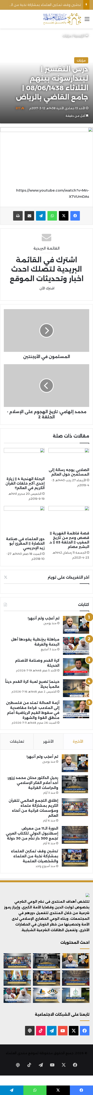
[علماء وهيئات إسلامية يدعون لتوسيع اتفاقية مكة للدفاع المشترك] (17, 978)
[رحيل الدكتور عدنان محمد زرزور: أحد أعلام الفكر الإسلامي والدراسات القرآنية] (75, 784)
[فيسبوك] (75, 216)
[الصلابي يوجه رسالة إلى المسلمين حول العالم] (68, 456)
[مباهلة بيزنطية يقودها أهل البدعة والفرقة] (76, 646)
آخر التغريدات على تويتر (68, 577)
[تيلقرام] (41, 216)
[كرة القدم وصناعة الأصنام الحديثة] (76, 667)
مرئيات (66, 36)
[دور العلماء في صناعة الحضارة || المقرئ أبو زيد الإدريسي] (24, 520)
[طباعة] (18, 216)
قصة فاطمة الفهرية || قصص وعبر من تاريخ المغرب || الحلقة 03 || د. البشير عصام (69, 540)
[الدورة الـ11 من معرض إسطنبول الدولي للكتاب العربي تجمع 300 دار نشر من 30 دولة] (75, 835)
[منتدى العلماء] (62, 19)
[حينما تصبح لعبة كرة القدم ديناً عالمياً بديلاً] (76, 688)
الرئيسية (79, 36)
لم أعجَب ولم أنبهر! (43, 618)
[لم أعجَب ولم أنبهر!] (76, 625)
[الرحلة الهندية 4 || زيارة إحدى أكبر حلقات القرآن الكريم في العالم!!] (24, 461)
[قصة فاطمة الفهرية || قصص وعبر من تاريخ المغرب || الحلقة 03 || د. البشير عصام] (68, 517)
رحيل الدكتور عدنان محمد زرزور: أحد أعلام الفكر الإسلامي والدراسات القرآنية (32, 783)
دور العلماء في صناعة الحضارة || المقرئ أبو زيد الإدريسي (25, 543)
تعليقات (17, 741)
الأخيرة (78, 741)
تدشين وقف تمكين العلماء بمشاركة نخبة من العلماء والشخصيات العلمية (34, 856)
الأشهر (48, 741)
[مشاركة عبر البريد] (29, 216)
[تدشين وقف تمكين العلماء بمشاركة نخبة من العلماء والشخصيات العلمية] (75, 858)
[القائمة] (87, 20)
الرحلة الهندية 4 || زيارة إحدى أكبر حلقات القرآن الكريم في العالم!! (25, 483)
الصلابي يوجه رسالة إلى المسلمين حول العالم (69, 472)
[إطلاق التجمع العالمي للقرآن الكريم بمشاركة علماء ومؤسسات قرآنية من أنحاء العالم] (75, 807)
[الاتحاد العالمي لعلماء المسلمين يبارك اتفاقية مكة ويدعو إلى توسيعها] (75, 995)
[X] (63, 216)
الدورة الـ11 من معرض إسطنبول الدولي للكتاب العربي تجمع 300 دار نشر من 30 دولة (32, 833)
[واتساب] (52, 216)
